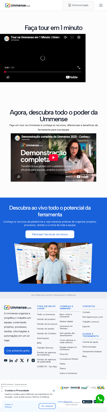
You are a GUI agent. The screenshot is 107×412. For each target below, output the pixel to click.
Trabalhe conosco (90, 322)
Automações (43, 338)
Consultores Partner (69, 359)
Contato (86, 312)
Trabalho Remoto (45, 348)
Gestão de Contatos (46, 333)
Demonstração (89, 347)
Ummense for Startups (66, 327)
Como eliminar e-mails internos (68, 341)
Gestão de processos (47, 324)
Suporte (86, 326)
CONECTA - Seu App (47, 366)
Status (62, 364)
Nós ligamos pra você (92, 317)
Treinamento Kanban (92, 351)
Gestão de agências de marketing (46, 353)
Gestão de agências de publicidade (46, 360)
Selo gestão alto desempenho (67, 334)
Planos (63, 368)
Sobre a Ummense (68, 373)
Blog (84, 356)
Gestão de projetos (46, 319)
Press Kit (64, 354)
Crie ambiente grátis (18, 350)
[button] (99, 5)
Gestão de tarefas (45, 329)
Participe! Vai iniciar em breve (50, 234)
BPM (39, 343)
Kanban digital (66, 321)
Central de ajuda (90, 342)
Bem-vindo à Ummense (66, 315)
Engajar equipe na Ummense (68, 348)
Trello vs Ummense (46, 314)
